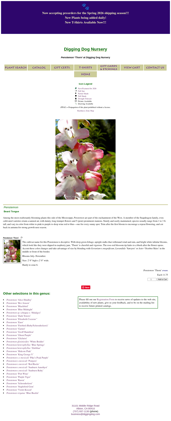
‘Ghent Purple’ (19, 335)
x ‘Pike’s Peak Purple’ (27, 357)
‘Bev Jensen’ (18, 303)
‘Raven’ (15, 380)
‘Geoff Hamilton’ (20, 331)
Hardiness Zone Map (85, 110)
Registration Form (105, 299)
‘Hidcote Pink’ (19, 351)
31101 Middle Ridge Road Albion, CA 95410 (85, 407)
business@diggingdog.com (85, 414)
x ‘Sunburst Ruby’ (25, 370)
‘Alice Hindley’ (19, 299)
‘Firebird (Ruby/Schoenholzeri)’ (27, 325)
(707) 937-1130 (81, 411)
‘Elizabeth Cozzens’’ (21, 319)
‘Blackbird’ (17, 306)
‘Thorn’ (11, 238)
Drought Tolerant (85, 98)
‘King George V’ (20, 354)
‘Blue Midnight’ (19, 309)
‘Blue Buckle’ (22, 392)
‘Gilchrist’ (16, 338)
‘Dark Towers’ (18, 315)
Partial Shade (83, 93)
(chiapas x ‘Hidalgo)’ (23, 312)
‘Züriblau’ (23, 347)
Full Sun (81, 91)
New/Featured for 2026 (87, 88)
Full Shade (82, 96)
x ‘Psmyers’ (21, 360)
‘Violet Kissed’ (19, 389)
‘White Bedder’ (25, 341)
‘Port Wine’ (17, 373)
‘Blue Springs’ (25, 344)
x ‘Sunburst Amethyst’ (27, 367)
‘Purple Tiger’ (18, 376)
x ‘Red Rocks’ (23, 364)
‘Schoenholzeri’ (19, 383)
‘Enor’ (15, 322)
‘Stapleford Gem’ (20, 386)
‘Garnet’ (15, 328)
